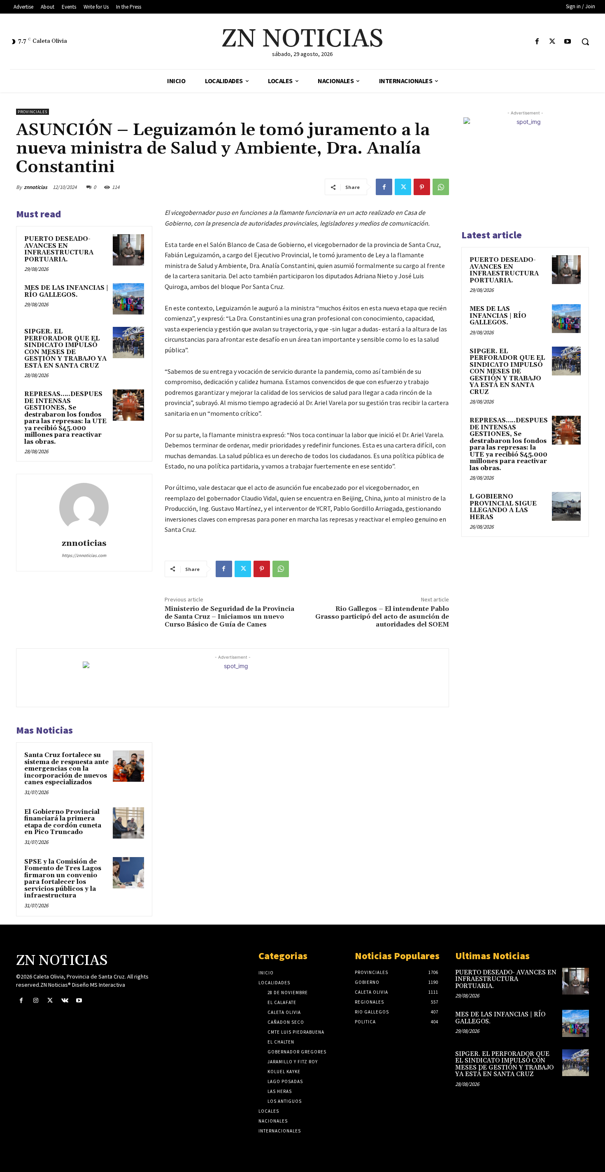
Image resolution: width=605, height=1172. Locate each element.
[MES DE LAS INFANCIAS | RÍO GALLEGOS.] (128, 299)
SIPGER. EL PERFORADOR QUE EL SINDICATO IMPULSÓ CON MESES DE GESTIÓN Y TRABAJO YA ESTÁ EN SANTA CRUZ (65, 349)
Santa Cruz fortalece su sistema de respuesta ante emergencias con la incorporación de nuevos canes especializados (66, 768)
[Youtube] (567, 41)
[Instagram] (35, 1000)
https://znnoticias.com (84, 555)
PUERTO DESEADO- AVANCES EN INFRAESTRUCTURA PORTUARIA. (58, 249)
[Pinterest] (422, 187)
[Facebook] (536, 41)
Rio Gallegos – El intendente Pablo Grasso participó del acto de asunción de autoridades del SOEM (382, 617)
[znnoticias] (84, 507)
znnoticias (35, 187)
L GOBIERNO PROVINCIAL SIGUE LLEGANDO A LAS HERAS (503, 507)
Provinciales (32, 111)
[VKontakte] (65, 1000)
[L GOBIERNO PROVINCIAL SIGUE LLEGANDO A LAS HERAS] (566, 506)
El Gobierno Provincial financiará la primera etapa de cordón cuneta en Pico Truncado (62, 822)
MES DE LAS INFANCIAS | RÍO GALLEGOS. (66, 291)
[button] (585, 41)
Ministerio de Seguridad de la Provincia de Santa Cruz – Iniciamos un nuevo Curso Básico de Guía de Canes (229, 617)
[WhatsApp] (441, 187)
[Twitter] (552, 41)
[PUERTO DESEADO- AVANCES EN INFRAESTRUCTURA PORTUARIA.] (128, 250)
